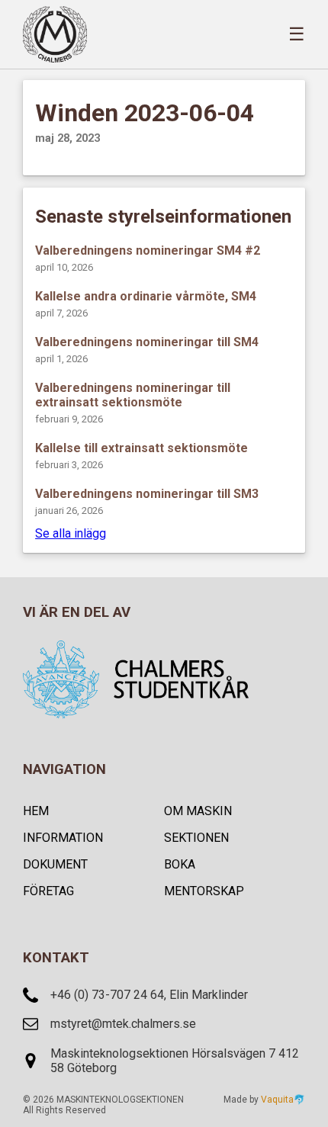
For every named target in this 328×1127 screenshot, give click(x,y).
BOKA (179, 864)
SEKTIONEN (196, 837)
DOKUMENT (55, 864)
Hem (36, 811)
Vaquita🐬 (283, 1099)
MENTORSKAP (204, 891)
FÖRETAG (48, 891)
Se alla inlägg (70, 533)
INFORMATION (63, 837)
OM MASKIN (198, 811)
